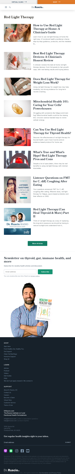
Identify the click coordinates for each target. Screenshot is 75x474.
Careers (6, 395)
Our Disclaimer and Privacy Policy (50, 473)
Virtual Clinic (18, 2)
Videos (6, 373)
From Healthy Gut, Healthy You (14, 349)
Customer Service (10, 402)
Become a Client (9, 397)
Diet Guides (7, 375)
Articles (6, 368)
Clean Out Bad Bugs (10, 354)
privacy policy (35, 276)
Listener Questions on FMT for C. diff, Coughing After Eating (51, 182)
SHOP (55, 2)
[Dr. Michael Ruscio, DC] (12, 470)
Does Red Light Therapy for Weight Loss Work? (51, 81)
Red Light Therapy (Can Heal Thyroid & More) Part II (51, 213)
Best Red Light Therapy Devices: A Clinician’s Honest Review (49, 57)
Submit (68, 442)
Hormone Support (10, 356)
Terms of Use (8, 405)
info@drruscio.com (10, 419)
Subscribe (45, 272)
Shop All (6, 359)
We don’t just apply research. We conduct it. (18, 381)
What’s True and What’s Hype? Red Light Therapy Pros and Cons (50, 156)
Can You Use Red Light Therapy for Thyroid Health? (52, 131)
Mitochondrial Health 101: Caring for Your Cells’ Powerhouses (51, 105)
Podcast (6, 370)
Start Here (7, 346)
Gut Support (8, 351)
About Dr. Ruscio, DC (10, 390)
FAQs (5, 378)
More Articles (37, 243)
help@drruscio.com (10, 420)
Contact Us (7, 392)
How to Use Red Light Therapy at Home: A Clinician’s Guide (47, 29)
